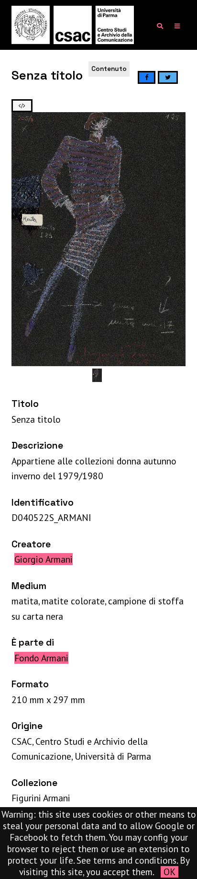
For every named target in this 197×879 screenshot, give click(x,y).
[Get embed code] (22, 105)
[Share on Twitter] (168, 77)
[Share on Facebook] (146, 77)
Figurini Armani (40, 798)
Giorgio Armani (43, 559)
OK (169, 872)
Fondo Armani (41, 658)
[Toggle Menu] (177, 26)
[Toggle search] (160, 26)
